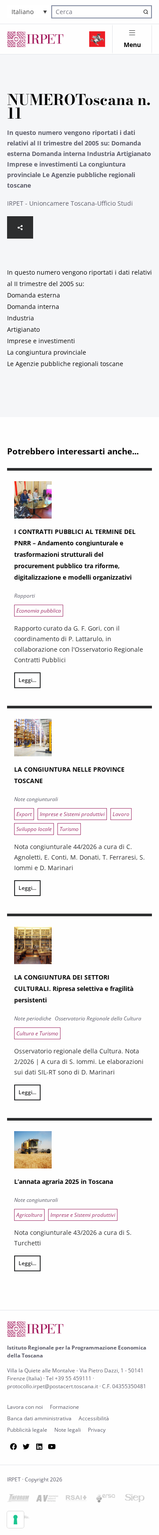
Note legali (67, 1429)
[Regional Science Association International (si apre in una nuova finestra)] (76, 1499)
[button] (29, 11)
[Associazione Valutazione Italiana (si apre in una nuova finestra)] (47, 1500)
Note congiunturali (36, 799)
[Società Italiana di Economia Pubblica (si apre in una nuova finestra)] (135, 1499)
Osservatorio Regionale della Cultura (98, 1018)
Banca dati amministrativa (39, 1418)
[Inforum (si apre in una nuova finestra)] (18, 1499)
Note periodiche (32, 1018)
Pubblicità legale (27, 1429)
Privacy (97, 1429)
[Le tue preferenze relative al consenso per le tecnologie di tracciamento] (15, 1519)
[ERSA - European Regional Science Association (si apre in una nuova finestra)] (106, 1500)
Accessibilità (94, 1418)
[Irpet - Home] (35, 39)
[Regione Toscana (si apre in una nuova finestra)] (97, 39)
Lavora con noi (25, 1407)
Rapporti (24, 595)
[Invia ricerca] (146, 12)
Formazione (64, 1407)
